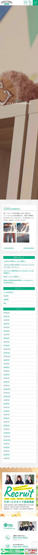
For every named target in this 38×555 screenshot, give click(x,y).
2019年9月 (7, 400)
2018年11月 (7, 436)
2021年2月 (7, 345)
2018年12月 (7, 432)
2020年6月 (7, 367)
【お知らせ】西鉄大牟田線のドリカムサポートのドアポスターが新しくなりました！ (19, 266)
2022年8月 (7, 331)
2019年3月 (7, 422)
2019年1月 (7, 429)
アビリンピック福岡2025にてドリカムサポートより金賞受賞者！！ (19, 272)
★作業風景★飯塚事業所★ (28, 248)
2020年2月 (7, 381)
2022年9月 (7, 327)
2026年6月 (7, 312)
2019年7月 (7, 407)
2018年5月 (7, 458)
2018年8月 (7, 447)
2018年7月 (7, 451)
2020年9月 (7, 360)
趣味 (5, 303)
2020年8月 (7, 363)
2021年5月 (7, 341)
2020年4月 (7, 374)
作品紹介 (6, 295)
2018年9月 (7, 443)
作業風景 (6, 299)
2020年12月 (7, 349)
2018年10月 (7, 440)
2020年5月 (7, 371)
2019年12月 (7, 389)
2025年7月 (7, 316)
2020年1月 (7, 385)
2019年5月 (7, 414)
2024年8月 (7, 320)
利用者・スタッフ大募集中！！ (12, 276)
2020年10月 (7, 356)
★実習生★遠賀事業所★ (9, 248)
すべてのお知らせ (8, 292)
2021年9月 (7, 334)
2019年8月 (7, 403)
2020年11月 (7, 352)
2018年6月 (7, 454)
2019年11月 (7, 392)
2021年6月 (7, 338)
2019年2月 (7, 425)
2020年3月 (7, 378)
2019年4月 (7, 418)
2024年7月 (7, 323)
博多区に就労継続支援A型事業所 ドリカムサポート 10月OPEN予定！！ (19, 281)
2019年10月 (7, 396)
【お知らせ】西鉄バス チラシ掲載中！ (15, 261)
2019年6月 (7, 411)
